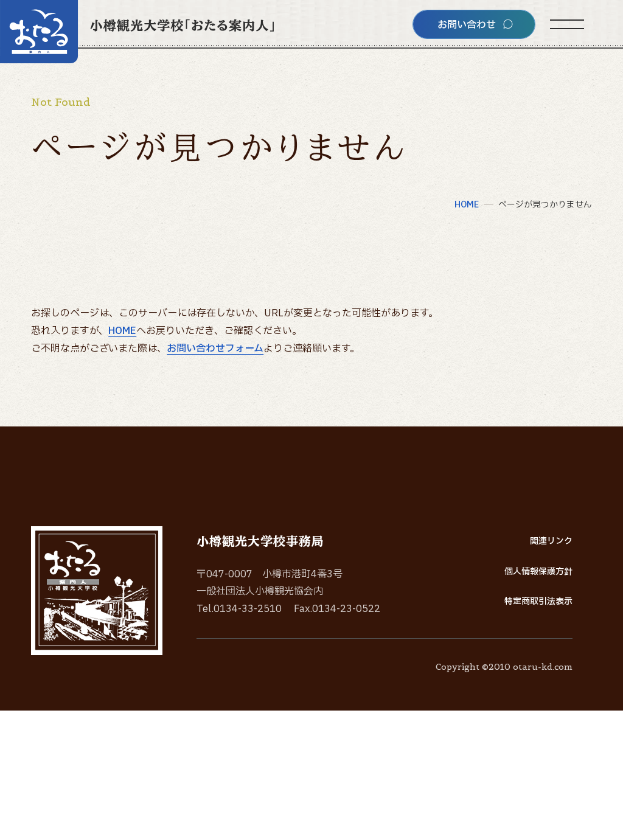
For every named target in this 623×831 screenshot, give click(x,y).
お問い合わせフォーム (215, 348)
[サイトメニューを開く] (567, 24)
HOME (122, 331)
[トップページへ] (137, 31)
